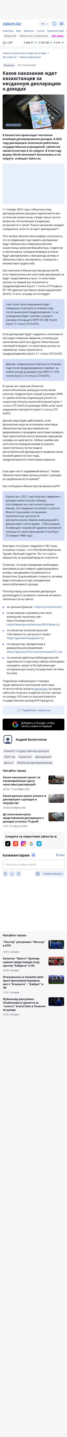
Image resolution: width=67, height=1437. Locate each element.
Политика (8, 30)
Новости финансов (30, 57)
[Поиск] (54, 24)
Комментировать (52, 873)
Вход (61, 855)
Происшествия (55, 30)
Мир (18, 30)
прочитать (41, 689)
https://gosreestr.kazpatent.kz (25, 638)
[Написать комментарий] (33, 864)
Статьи (40, 30)
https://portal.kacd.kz (48, 607)
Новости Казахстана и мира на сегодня (25, 53)
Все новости (9, 57)
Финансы (29, 30)
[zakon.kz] (12, 23)
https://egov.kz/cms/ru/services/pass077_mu (34, 652)
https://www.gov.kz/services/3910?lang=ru (33, 624)
